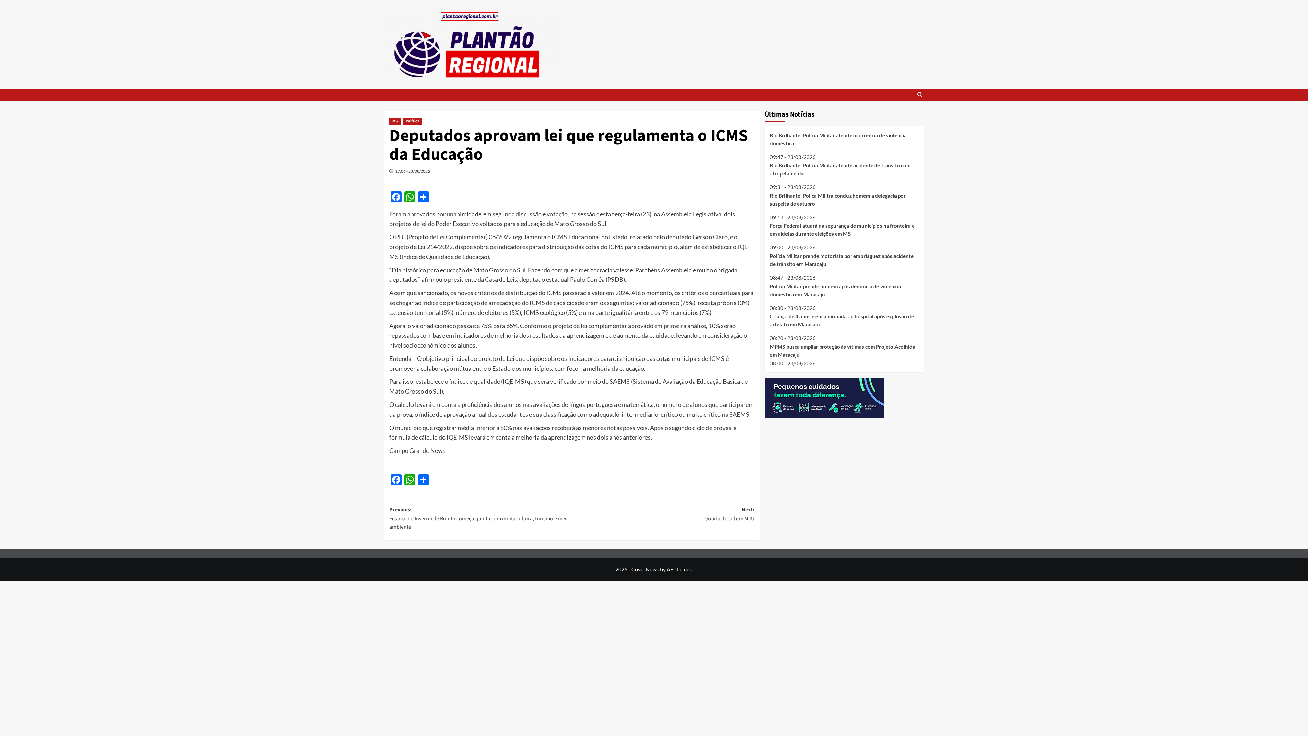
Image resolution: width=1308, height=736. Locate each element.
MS (395, 121)
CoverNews (645, 569)
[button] (920, 95)
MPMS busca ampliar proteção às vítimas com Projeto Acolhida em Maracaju (842, 350)
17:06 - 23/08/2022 (412, 171)
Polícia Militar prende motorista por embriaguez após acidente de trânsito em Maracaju (842, 260)
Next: (729, 514)
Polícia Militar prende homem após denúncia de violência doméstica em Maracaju (835, 290)
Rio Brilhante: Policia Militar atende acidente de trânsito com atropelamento (840, 169)
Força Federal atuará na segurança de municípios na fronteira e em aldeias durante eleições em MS (842, 230)
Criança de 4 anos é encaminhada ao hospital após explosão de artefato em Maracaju (842, 320)
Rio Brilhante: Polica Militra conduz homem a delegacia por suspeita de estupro (838, 200)
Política (412, 121)
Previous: (480, 518)
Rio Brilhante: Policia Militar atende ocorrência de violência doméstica (838, 139)
